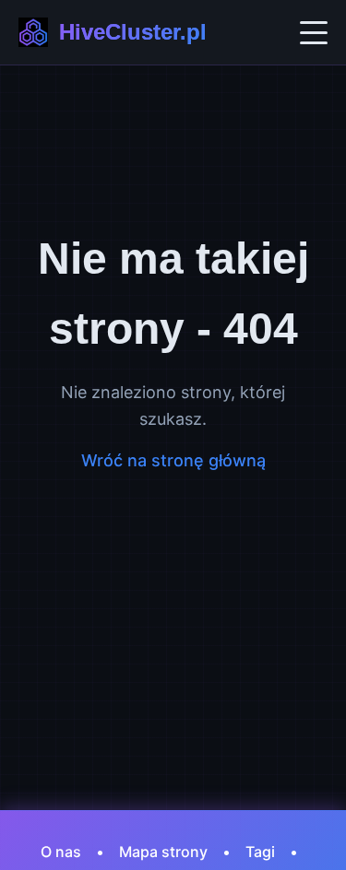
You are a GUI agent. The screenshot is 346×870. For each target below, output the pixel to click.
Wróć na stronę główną (173, 460)
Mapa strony (163, 851)
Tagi (260, 851)
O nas (61, 851)
